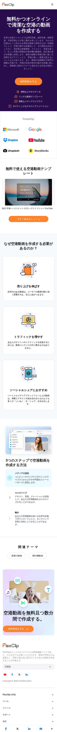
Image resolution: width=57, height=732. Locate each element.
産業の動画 (16, 555)
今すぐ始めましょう (27, 219)
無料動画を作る (28, 81)
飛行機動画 (37, 555)
